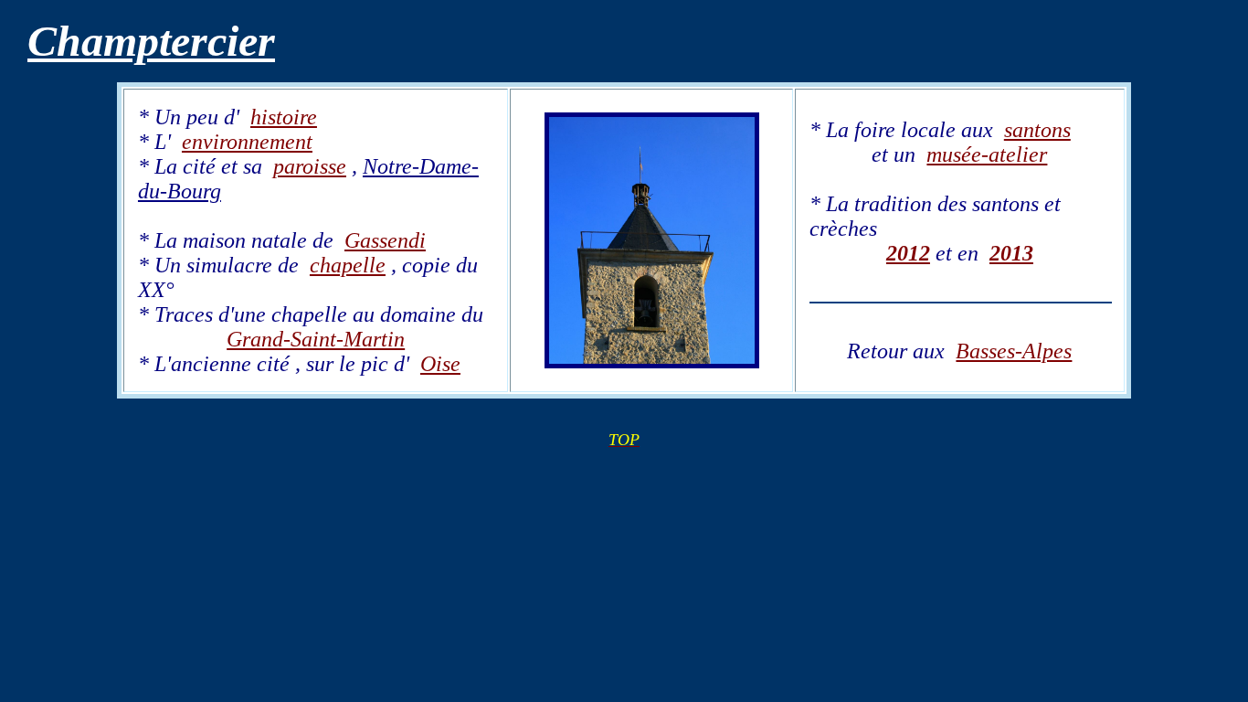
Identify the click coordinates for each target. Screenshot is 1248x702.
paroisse (309, 166)
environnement (247, 142)
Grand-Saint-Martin (316, 339)
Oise (440, 364)
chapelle (348, 265)
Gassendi (385, 240)
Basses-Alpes (1014, 351)
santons (1037, 130)
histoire (283, 117)
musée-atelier (986, 154)
